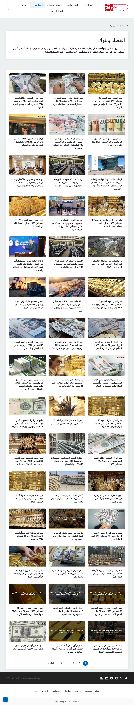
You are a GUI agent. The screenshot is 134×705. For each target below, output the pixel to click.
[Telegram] (111, 678)
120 (60, 663)
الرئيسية (125, 26)
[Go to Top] (5, 699)
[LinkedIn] (106, 678)
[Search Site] (7, 8)
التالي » (51, 663)
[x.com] (121, 678)
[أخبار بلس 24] (116, 8)
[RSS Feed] (101, 678)
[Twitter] (126, 678)
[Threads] (116, 678)
